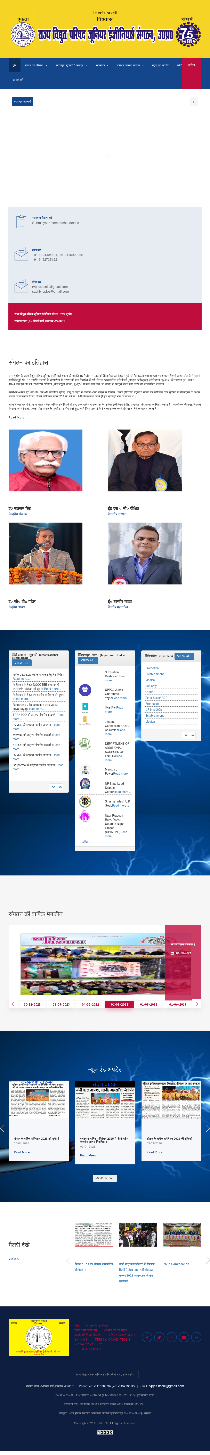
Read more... (52, 678)
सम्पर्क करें (18, 79)
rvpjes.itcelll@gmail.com (166, 1385)
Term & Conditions (113, 1339)
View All (22, 662)
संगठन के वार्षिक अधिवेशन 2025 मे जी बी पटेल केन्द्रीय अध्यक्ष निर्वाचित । (104, 1140)
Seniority (151, 680)
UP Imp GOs (153, 703)
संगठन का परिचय (34, 65)
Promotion (152, 698)
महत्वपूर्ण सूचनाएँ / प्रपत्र (70, 65)
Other (149, 686)
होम (14, 65)
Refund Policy (88, 1349)
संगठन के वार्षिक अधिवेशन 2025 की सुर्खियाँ (36, 1138)
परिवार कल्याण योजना (128, 65)
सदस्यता (100, 65)
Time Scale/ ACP (156, 692)
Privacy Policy (88, 1344)
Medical (150, 674)
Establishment (154, 668)
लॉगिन (191, 65)
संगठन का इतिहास (97, 1325)
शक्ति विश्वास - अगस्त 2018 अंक (177, 944)
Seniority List (153, 721)
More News (105, 1178)
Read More (17, 417)
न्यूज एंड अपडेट (160, 65)
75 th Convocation (176, 1264)
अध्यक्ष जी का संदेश (115, 1330)
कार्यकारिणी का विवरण (87, 1335)
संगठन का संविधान (85, 1330)
